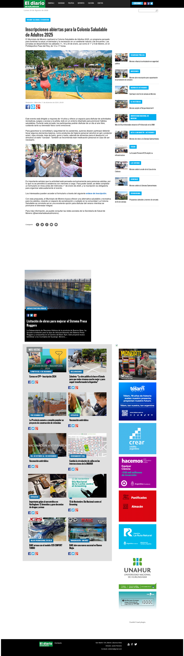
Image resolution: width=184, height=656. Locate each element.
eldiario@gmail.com (115, 649)
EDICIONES (137, 3)
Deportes (81, 3)
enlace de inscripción (96, 193)
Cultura (91, 3)
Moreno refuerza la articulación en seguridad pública (137, 62)
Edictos (100, 3)
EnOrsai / (51, 3)
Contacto (58, 643)
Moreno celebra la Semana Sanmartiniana (142, 185)
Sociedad (61, 3)
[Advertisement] (11, 53)
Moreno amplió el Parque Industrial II (141, 108)
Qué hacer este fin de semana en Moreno (142, 94)
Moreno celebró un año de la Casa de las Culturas (135, 170)
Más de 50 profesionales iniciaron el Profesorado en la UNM (135, 125)
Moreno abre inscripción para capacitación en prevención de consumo (136, 78)
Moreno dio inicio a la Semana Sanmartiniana (144, 139)
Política (71, 3)
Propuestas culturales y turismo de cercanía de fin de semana (136, 201)
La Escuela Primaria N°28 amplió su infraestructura (134, 154)
